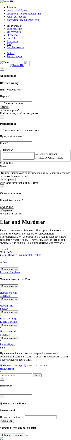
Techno (37, 255)
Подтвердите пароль (51, 157)
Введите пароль (48, 153)
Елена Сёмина (8, 321)
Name (3, 166)
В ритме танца (8, 318)
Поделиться (7, 368)
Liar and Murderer (10, 272)
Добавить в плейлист (36, 365)
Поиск (37, 375)
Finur (5, 262)
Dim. (3, 347)
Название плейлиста (12, 417)
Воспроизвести (9, 269)
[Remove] (27, 435)
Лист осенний (8, 331)
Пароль (5, 96)
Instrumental (25, 255)
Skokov (4, 308)
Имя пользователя (11, 89)
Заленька (5, 295)
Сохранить (6, 421)
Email (4, 143)
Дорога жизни (8, 292)
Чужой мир (6, 305)
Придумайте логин (12, 136)
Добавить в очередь (12, 365)
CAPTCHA (6, 163)
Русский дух (7, 344)
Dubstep (12, 255)
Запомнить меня (13, 103)
